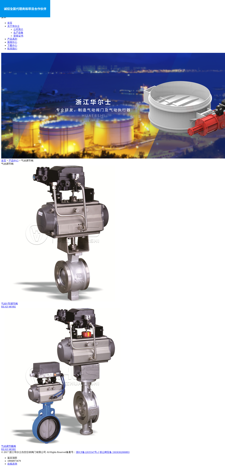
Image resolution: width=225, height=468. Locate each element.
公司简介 (18, 29)
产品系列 (12, 39)
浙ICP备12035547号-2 (87, 452)
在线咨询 (12, 463)
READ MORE (8, 306)
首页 (9, 23)
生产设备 (18, 32)
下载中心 (12, 45)
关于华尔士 (13, 26)
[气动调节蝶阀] (112, 376)
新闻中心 (12, 42)
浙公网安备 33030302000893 (114, 452)
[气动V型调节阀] (112, 234)
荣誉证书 (18, 35)
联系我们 (12, 48)
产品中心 (14, 160)
